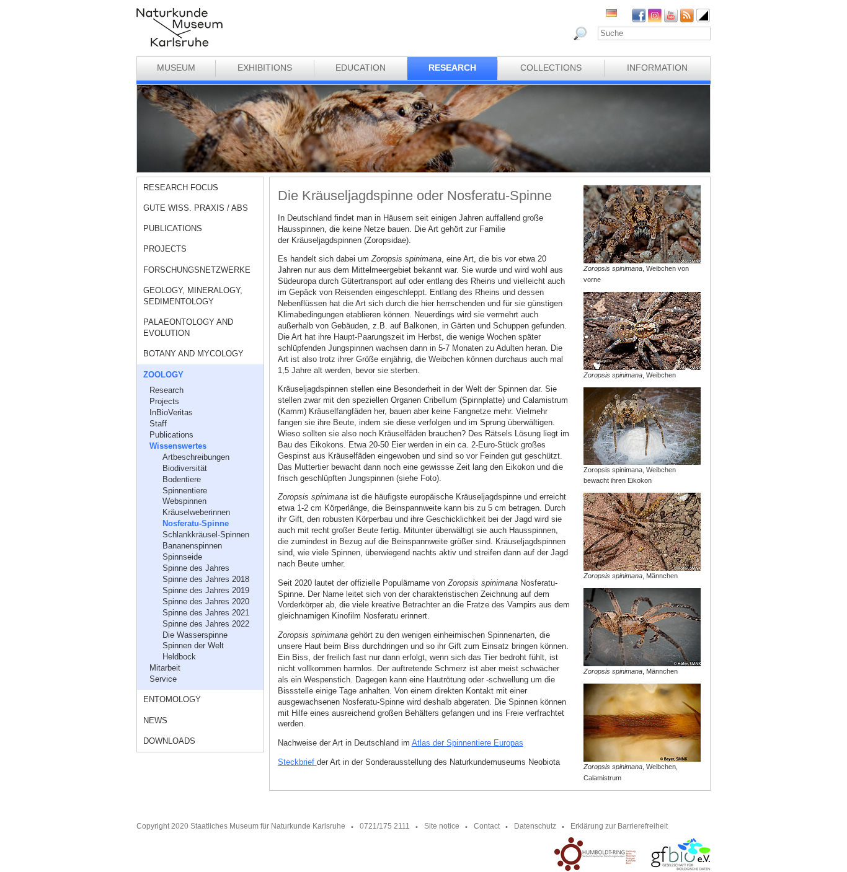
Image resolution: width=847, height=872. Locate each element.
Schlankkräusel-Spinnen (205, 534)
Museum (176, 68)
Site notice (441, 826)
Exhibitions (264, 68)
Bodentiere (181, 479)
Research (452, 68)
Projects (165, 248)
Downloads (169, 741)
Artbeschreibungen (195, 457)
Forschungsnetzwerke (197, 270)
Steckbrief (297, 762)
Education (360, 68)
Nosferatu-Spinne (195, 523)
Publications (172, 228)
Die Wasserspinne (195, 635)
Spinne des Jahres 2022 (205, 623)
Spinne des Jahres (195, 568)
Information (657, 68)
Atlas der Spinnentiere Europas (467, 742)
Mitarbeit (164, 667)
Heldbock (179, 656)
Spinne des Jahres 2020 (205, 601)
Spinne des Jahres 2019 (205, 590)
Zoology (163, 374)
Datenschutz (535, 826)
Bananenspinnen (192, 545)
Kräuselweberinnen (196, 512)
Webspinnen (184, 501)
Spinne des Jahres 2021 (205, 612)
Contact (487, 826)
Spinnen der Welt (193, 645)
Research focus (180, 187)
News (155, 720)
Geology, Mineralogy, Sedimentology (192, 296)
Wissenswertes (177, 446)
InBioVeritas (171, 412)
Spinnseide (182, 557)
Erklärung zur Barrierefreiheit (619, 826)
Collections (551, 68)
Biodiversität (184, 468)
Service (163, 679)
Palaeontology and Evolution (188, 327)
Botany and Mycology (193, 353)
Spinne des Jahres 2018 (205, 579)
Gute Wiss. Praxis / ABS (195, 208)
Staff (158, 423)
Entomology (172, 699)
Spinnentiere (184, 490)
